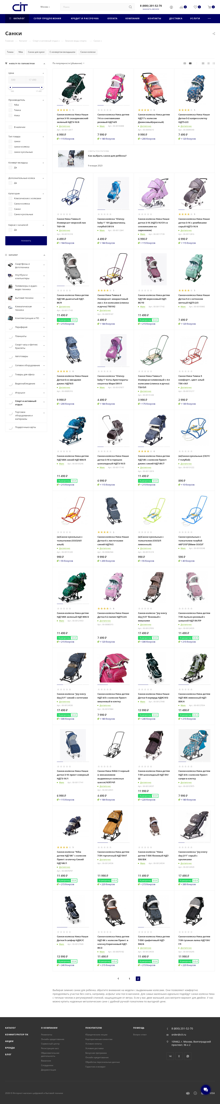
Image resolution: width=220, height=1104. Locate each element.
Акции (9, 1041)
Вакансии (46, 1060)
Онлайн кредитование (52, 1039)
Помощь (139, 1027)
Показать (26, 241)
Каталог (10, 1027)
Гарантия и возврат (95, 1066)
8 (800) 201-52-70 (151, 5)
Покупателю (93, 1027)
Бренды (10, 1047)
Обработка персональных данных (102, 1062)
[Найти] (130, 6)
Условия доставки (94, 1048)
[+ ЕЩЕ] (209, 18)
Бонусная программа (96, 1052)
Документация (48, 1069)
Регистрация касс (50, 1048)
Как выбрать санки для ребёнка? (107, 155)
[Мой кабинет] (171, 7)
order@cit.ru (179, 1034)
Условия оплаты (93, 1043)
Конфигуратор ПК (16, 1034)
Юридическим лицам (96, 1034)
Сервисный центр (50, 1043)
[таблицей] (213, 63)
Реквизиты (46, 1034)
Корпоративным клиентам (98, 1039)
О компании (49, 1027)
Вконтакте (170, 1056)
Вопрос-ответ (140, 1034)
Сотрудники (47, 1065)
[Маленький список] (184, 63)
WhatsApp (187, 1056)
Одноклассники (179, 1056)
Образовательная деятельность (50, 1054)
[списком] (208, 63)
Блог (8, 1054)
